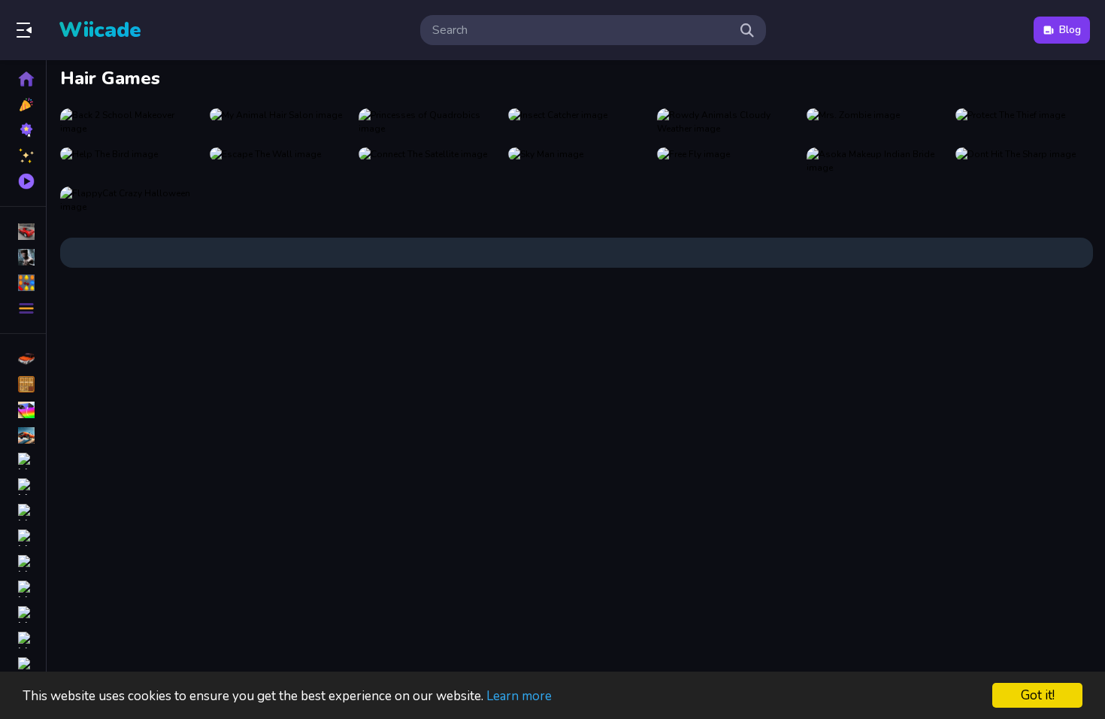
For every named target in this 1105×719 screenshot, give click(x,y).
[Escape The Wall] (278, 160)
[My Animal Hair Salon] (278, 121)
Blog (1070, 30)
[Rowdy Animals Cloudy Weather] (726, 121)
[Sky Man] (577, 160)
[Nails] (23, 486)
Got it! (1038, 695)
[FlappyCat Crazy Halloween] (129, 200)
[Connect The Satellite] (427, 160)
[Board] (23, 538)
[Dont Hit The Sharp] (1024, 160)
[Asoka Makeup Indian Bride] (875, 160)
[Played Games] (23, 181)
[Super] (23, 614)
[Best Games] (23, 130)
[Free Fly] (726, 160)
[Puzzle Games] (23, 283)
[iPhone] (23, 410)
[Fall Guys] (23, 563)
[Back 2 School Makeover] (129, 121)
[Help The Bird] (129, 160)
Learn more (519, 696)
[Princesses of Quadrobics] (427, 121)
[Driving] (23, 359)
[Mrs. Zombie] (875, 121)
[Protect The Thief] (1024, 121)
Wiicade (100, 30)
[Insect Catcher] (577, 121)
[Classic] (23, 384)
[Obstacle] (23, 640)
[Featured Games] (23, 155)
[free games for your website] (23, 435)
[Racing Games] (23, 231)
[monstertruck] (23, 589)
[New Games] (23, 104)
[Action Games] (23, 257)
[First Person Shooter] (23, 461)
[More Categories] (23, 308)
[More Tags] (23, 665)
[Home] (23, 79)
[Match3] (23, 512)
